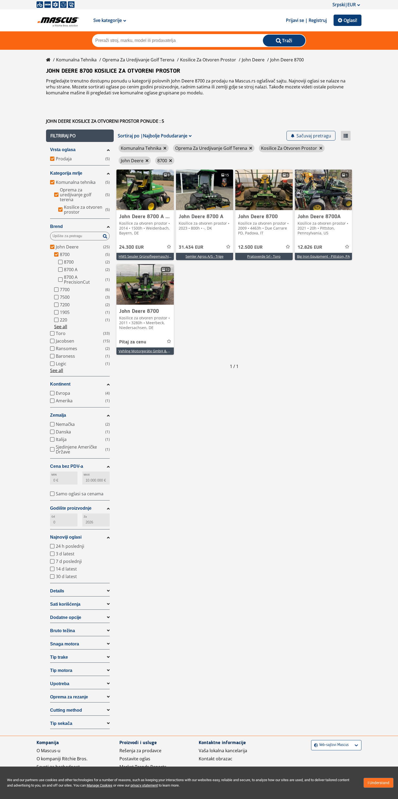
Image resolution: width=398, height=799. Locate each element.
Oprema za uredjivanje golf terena (138, 60)
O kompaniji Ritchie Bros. (62, 759)
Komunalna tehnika (76, 60)
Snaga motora (64, 644)
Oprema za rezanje (69, 697)
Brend (56, 226)
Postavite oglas (134, 759)
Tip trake (59, 657)
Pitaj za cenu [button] (132, 342)
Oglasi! (350, 20)
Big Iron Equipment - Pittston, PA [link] (323, 256)
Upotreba (59, 683)
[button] (80, 136)
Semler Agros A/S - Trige (204, 256)
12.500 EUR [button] (250, 247)
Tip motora (61, 670)
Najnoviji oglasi (65, 537)
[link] (145, 190)
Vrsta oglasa (63, 149)
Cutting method (66, 710)
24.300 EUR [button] (131, 247)
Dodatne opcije (65, 617)
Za (85, 516)
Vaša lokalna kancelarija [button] (223, 751)
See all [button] (60, 327)
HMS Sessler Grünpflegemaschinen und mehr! (156, 256)
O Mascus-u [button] (48, 751)
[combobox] (314, 745)
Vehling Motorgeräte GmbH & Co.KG (148, 351)
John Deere (253, 60)
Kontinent (60, 384)
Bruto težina (62, 630)
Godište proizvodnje (71, 508)
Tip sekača (61, 723)
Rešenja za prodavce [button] (140, 751)
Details (57, 591)
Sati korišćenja (65, 604)
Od (53, 516)
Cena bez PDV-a (66, 466)
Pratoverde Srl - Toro (263, 256)
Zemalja (58, 415)
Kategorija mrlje (66, 173)
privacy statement (144, 785)
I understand (378, 783)
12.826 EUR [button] (310, 247)
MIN (54, 474)
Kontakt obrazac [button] (215, 759)
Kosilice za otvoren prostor (208, 60)
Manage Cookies (99, 785)
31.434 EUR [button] (191, 247)
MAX (87, 474)
